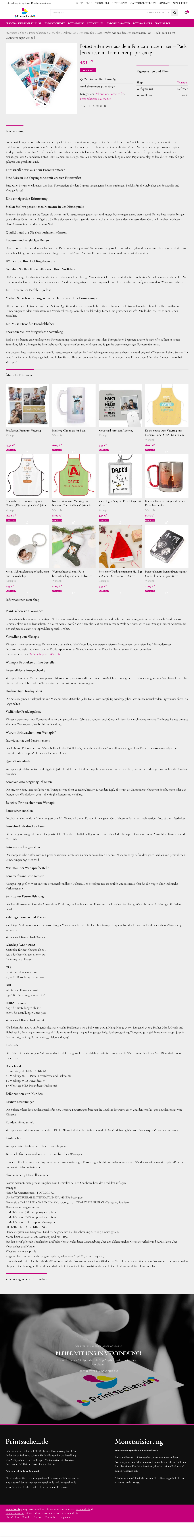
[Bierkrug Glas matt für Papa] (74, 405)
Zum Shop (88, 70)
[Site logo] (25, 12)
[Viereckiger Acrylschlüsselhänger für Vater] (120, 476)
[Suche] (174, 12)
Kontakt (26, 1517)
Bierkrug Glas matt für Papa (68, 430)
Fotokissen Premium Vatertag (23, 430)
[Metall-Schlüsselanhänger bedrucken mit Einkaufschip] (27, 546)
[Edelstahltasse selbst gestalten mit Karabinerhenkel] (166, 476)
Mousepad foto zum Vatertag (116, 430)
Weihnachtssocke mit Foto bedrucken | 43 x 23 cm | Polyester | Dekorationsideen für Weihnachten (73, 576)
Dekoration (69, 33)
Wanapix (11, 435)
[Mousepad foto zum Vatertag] (120, 405)
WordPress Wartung (15, 1513)
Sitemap (38, 1517)
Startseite (11, 33)
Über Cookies (12, 1517)
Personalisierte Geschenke (44, 33)
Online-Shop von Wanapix (44, 654)
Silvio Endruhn (83, 1509)
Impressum (66, 1517)
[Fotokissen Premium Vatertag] (27, 405)
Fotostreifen (86, 33)
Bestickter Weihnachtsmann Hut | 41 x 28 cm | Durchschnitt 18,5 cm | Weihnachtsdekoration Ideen (120, 576)
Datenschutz (51, 1517)
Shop (23, 33)
